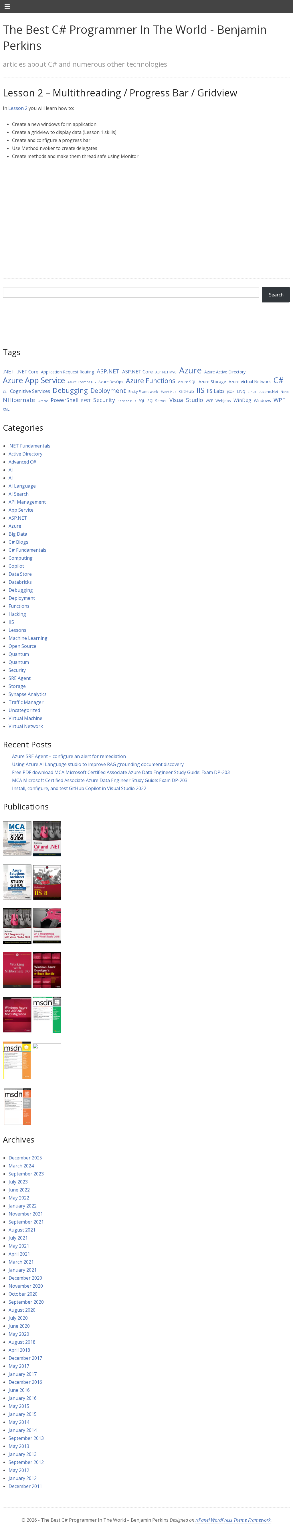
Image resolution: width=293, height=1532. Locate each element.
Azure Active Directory (225, 372)
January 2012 (23, 1478)
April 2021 (19, 1254)
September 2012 (26, 1462)
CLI (5, 391)
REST (86, 400)
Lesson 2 (17, 108)
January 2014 (23, 1430)
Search (276, 295)
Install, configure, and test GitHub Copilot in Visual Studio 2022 (79, 788)
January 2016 (23, 1398)
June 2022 (19, 1190)
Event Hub (169, 391)
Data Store (20, 574)
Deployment (108, 391)
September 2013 (26, 1438)
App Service (21, 510)
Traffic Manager (26, 702)
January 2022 (23, 1206)
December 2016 (25, 1382)
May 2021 (19, 1246)
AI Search (19, 494)
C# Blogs (18, 542)
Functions (19, 606)
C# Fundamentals (27, 550)
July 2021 (18, 1238)
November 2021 (26, 1214)
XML (6, 409)
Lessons (17, 630)
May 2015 (19, 1406)
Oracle (42, 401)
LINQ (241, 391)
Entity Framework (143, 391)
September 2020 (26, 1302)
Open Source (22, 646)
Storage (17, 686)
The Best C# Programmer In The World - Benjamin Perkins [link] (135, 37)
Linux (252, 392)
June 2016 (19, 1390)
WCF (209, 400)
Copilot (16, 566)
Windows (262, 400)
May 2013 (19, 1446)
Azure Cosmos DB (82, 382)
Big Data (18, 534)
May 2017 (19, 1366)
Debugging (70, 390)
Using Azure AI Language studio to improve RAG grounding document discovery (98, 764)
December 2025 (25, 1158)
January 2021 (23, 1270)
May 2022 (19, 1198)
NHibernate (19, 400)
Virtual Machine (25, 718)
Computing (21, 558)
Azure (190, 370)
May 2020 (19, 1334)
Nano (285, 392)
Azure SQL (187, 381)
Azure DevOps (110, 381)
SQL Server (157, 400)
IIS (200, 390)
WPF (279, 400)
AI (11, 470)
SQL (141, 400)
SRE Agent (20, 678)
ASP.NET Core (137, 371)
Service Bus (127, 401)
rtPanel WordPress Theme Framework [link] (233, 1520)
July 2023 (18, 1182)
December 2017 (25, 1358)
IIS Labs (216, 390)
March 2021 (21, 1262)
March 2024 (21, 1166)
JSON (231, 392)
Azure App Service (34, 380)
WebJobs (223, 400)
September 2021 (26, 1222)
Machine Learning (28, 638)
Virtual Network (26, 726)
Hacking (17, 614)
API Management (27, 502)
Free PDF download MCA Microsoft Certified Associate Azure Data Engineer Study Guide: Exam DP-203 (121, 772)
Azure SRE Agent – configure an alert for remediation (69, 756)
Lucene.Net (268, 391)
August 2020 (22, 1310)
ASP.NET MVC (166, 372)
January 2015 (23, 1414)
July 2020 (18, 1318)
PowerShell (64, 399)
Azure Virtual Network (250, 381)
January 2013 (23, 1454)
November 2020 (26, 1286)
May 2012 (19, 1470)
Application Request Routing (67, 372)
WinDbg (242, 400)
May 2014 (19, 1422)
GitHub (186, 391)
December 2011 (25, 1486)
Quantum (19, 654)
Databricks (20, 582)
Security (104, 400)
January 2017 (23, 1374)
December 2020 (25, 1278)
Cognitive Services (30, 391)
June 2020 (19, 1326)
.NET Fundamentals (29, 446)
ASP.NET (108, 371)
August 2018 (22, 1342)
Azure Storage (212, 381)
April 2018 (19, 1350)
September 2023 (26, 1174)
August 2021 (22, 1230)
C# (278, 380)
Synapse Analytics (28, 694)
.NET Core (27, 372)
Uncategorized (24, 710)
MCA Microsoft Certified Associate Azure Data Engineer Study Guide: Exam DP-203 (99, 780)
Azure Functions (150, 381)
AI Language (22, 486)
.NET (9, 371)
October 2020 (23, 1294)
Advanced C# (22, 462)
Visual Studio (186, 400)
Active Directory (25, 454)
